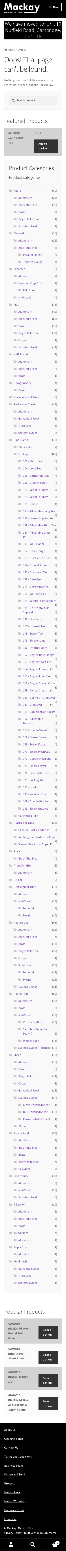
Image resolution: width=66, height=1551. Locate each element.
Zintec (22, 1126)
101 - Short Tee (32, 461)
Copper (22, 340)
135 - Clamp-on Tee (35, 572)
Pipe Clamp (21, 440)
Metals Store (12, 1492)
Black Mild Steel (28, 205)
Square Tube (21, 1176)
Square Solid (21, 1133)
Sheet (17, 1055)
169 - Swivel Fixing (34, 744)
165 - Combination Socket (39, 712)
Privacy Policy (12, 1533)
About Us (10, 1429)
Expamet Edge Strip (30, 283)
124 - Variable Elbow (35, 497)
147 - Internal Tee (34, 626)
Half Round (21, 354)
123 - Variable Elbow (35, 490)
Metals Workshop (15, 1501)
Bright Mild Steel (29, 219)
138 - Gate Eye (32, 579)
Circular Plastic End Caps (33, 830)
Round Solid (21, 922)
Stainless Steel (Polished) (34, 1047)
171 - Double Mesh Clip (37, 758)
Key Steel (24, 1169)
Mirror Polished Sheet (36, 1119)
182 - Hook (29, 787)
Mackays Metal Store (26, 397)
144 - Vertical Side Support (39, 600)
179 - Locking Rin (33, 780)
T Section (19, 1204)
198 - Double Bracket (36, 801)
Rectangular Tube (25, 887)
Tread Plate (21, 1233)
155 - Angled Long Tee (37, 676)
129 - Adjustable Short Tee (39, 525)
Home (11, 49)
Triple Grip (20, 1247)
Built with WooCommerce (40, 1533)
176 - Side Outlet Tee (36, 773)
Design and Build (14, 1474)
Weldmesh (20, 1261)
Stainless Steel (27, 226)
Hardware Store (14, 1510)
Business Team (13, 1465)
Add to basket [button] (42, 146)
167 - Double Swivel (35, 730)
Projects (9, 1483)
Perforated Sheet (24, 404)
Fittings (23, 454)
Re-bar (18, 880)
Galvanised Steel (28, 418)
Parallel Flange (32, 254)
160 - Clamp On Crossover (39, 697)
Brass (21, 212)
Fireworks (10, 1519)
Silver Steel (25, 965)
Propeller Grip (23, 865)
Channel (19, 233)
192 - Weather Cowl (35, 794)
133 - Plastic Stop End (36, 558)
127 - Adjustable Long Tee (39, 511)
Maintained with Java (17, 1537)
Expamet (19, 269)
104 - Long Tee (32, 468)
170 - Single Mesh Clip (36, 751)
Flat (16, 304)
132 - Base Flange (34, 551)
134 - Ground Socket (35, 565)
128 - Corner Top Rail (36, 518)
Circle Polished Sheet (36, 1105)
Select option (47, 1332)
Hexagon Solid (23, 383)
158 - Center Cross (34, 690)
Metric (27, 915)
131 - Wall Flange (34, 544)
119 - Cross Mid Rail (35, 482)
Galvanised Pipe (28, 816)
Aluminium (25, 198)
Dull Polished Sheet (35, 1112)
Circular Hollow (33, 1022)
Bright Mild (25, 1076)
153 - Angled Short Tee (37, 662)
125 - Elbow (30, 504)
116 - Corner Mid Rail (36, 475)
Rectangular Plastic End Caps (36, 837)
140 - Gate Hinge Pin (36, 586)
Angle (17, 190)
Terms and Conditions (18, 1456)
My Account (11, 1544)
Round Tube (21, 993)
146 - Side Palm (32, 619)
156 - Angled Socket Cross (39, 683)
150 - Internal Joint (35, 647)
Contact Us (11, 1447)
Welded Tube (31, 1040)
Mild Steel (29, 290)
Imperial (28, 908)
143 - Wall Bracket (34, 593)
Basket (51, 1541)
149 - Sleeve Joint (34, 640)
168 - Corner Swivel (35, 737)
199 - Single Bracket (35, 808)
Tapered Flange (33, 262)
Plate (17, 851)
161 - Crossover (32, 704)
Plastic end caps (24, 823)
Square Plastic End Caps (33, 844)
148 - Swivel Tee (33, 633)
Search (33, 1544)
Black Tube (25, 447)
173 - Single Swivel (34, 766)
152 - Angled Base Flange (38, 655)
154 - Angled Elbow (35, 669)
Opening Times (13, 1438)
